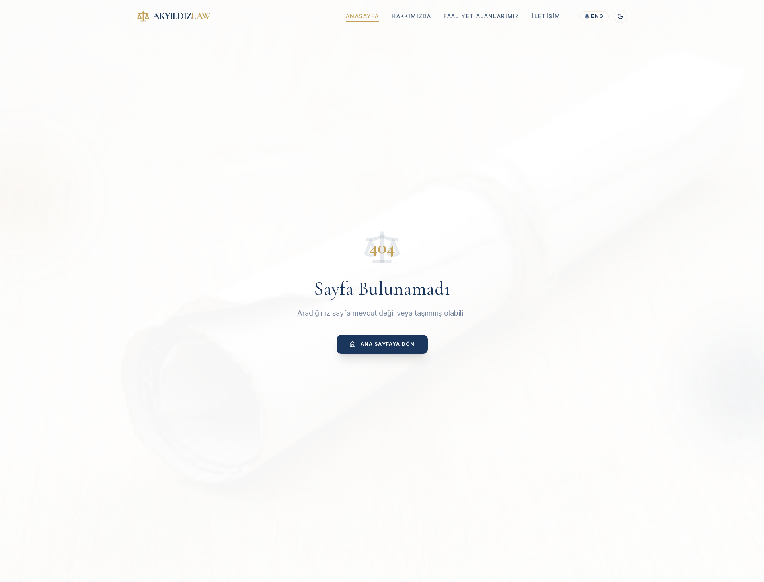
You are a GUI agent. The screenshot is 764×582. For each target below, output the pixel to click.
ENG (597, 16)
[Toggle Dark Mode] (620, 16)
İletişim (546, 16)
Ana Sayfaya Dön (388, 344)
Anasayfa (362, 16)
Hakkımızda (411, 16)
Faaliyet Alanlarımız (481, 16)
